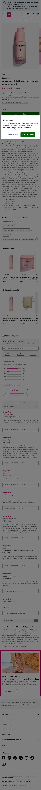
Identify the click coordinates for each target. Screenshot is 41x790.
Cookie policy (12, 129)
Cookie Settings (13, 134)
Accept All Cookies (28, 134)
